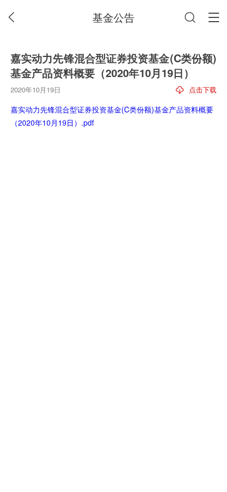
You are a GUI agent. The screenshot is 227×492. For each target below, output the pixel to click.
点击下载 (202, 89)
